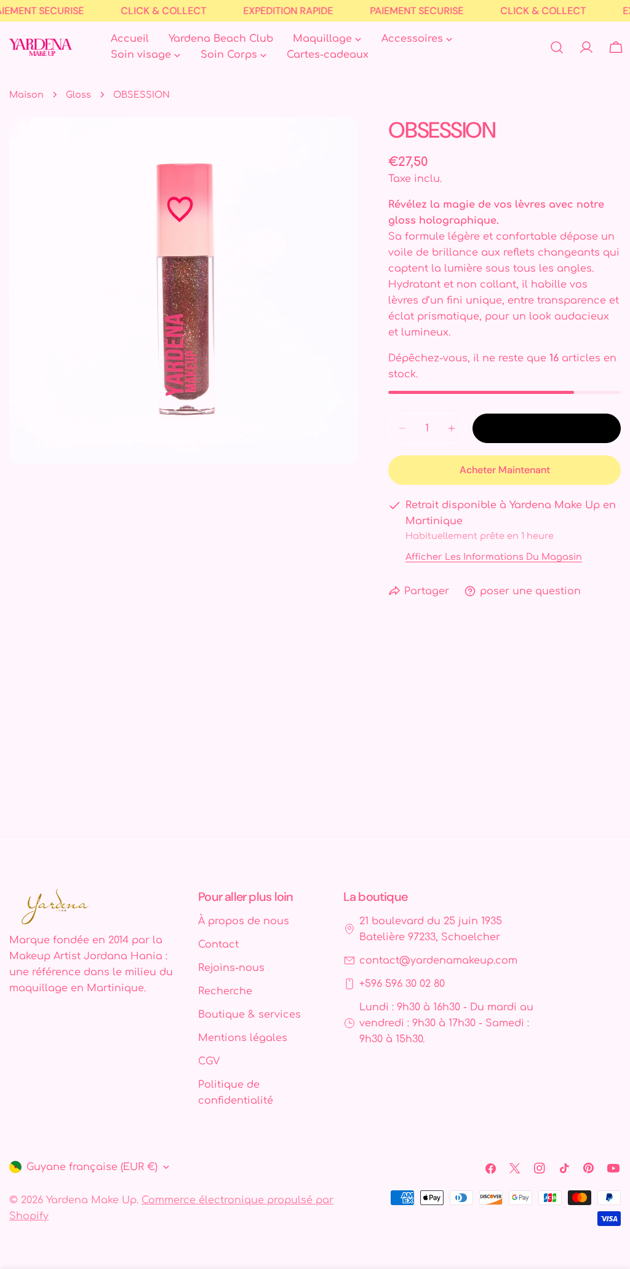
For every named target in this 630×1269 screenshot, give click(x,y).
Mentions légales (242, 1037)
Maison (26, 95)
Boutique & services (249, 1014)
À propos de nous (243, 921)
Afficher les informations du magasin (493, 557)
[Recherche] (556, 47)
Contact (218, 944)
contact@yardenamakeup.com (438, 960)
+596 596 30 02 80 (402, 983)
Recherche (225, 991)
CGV (209, 1061)
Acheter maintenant (505, 469)
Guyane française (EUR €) (92, 1167)
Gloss (78, 95)
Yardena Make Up (91, 1200)
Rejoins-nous (231, 967)
